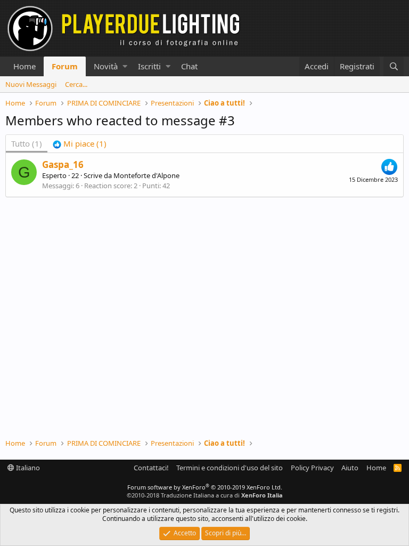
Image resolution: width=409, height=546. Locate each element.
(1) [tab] (26, 143)
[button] (125, 66)
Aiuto (349, 467)
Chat (189, 66)
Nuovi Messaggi (30, 84)
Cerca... (76, 84)
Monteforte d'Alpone (146, 175)
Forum (65, 66)
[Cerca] (393, 66)
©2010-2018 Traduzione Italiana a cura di (205, 495)
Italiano (27, 467)
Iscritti (149, 66)
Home (24, 66)
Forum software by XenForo (204, 487)
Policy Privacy (312, 467)
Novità (106, 66)
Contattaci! (151, 467)
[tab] (79, 143)
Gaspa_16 (63, 164)
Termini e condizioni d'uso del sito (229, 467)
